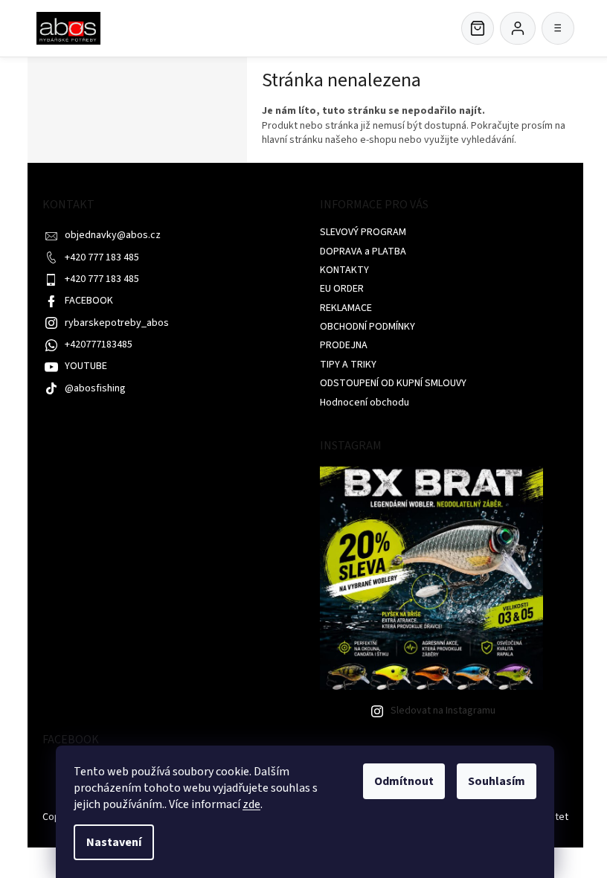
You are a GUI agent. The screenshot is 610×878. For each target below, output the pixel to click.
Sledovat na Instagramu (443, 710)
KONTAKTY (344, 270)
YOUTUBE (86, 366)
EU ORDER (342, 288)
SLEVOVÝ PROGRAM (363, 232)
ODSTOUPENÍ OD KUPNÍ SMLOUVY (393, 383)
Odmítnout (404, 781)
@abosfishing (95, 388)
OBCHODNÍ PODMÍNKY (367, 326)
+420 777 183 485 (102, 257)
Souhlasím (496, 781)
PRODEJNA (343, 345)
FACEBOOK (89, 300)
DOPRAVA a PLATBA (363, 251)
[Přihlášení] (518, 28)
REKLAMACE (346, 308)
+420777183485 (98, 344)
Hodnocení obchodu (364, 402)
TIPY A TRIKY (348, 364)
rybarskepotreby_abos (117, 322)
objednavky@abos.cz (113, 235)
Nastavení (113, 842)
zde (251, 804)
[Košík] (477, 28)
